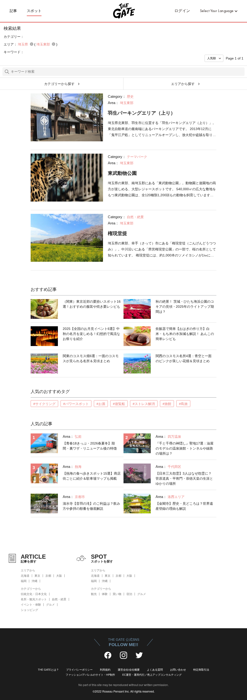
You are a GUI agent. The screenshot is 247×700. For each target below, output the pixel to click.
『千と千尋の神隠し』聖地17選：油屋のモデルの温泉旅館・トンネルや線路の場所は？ (184, 448)
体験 (105, 594)
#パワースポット (76, 404)
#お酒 (100, 404)
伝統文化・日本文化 (34, 594)
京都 (48, 575)
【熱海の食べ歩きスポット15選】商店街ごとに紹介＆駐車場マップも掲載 (92, 475)
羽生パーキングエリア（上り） (141, 113)
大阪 (59, 575)
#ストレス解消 (144, 404)
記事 (13, 10)
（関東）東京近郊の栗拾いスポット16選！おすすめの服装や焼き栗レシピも (92, 304)
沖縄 (34, 581)
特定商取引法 (201, 669)
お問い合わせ (178, 669)
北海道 (25, 575)
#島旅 (183, 404)
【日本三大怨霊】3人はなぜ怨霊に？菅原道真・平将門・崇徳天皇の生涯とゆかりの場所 (184, 478)
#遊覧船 (119, 404)
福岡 (24, 581)
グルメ (50, 604)
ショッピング (29, 610)
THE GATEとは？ (48, 669)
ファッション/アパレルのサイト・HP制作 (90, 674)
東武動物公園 (122, 173)
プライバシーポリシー (79, 669)
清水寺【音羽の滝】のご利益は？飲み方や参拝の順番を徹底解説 (91, 506)
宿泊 (129, 594)
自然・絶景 (59, 599)
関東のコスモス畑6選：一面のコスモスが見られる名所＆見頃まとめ (91, 358)
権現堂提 (117, 233)
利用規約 (105, 669)
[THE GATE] (123, 11)
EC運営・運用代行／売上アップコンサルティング (152, 674)
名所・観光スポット (34, 599)
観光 (94, 594)
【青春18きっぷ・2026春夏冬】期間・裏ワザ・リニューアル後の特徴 (90, 445)
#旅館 (167, 404)
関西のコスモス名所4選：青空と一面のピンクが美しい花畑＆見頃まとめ (184, 358)
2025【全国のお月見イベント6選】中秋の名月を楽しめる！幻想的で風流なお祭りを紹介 (91, 334)
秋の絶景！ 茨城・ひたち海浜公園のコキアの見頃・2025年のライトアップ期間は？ (185, 307)
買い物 (117, 594)
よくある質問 (155, 669)
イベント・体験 (31, 604)
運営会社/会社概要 (129, 669)
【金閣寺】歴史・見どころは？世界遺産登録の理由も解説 (184, 506)
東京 (37, 575)
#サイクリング (44, 404)
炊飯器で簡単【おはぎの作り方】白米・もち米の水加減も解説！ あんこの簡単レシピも (185, 334)
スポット (34, 10)
